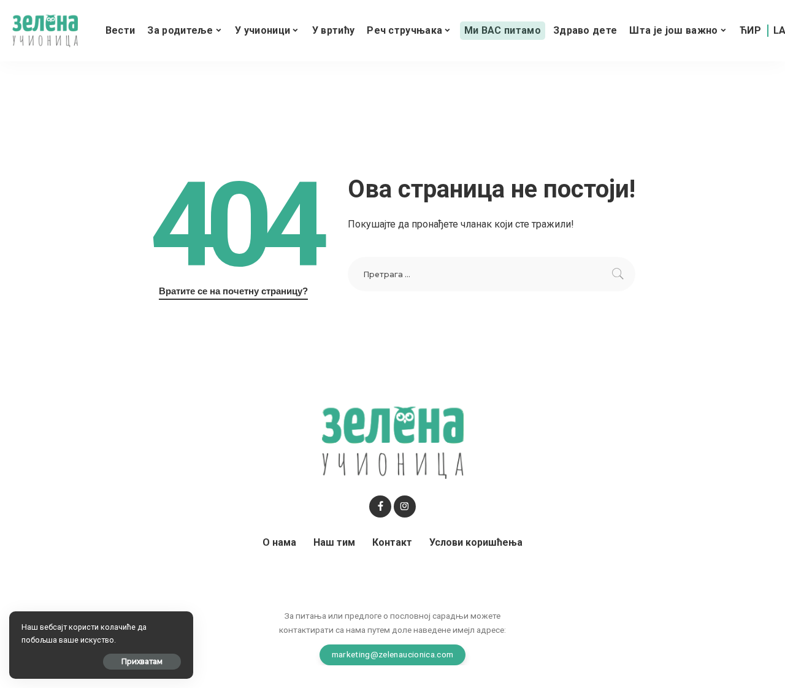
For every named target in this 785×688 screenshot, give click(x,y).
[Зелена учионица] (45, 31)
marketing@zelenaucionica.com (393, 654)
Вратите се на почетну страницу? (233, 291)
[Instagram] (405, 506)
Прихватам (142, 661)
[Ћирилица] (750, 30)
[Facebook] (380, 506)
